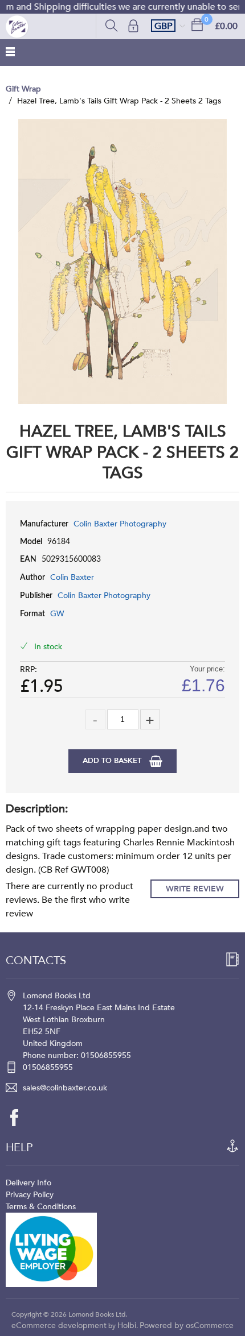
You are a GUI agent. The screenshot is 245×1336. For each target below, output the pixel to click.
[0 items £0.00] (197, 24)
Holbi (126, 1325)
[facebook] (20, 1117)
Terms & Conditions (41, 1206)
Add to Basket (113, 761)
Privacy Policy (30, 1194)
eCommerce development (59, 1325)
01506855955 (48, 1067)
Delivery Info (28, 1182)
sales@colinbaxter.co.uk (65, 1087)
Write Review (195, 888)
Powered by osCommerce (187, 1325)
